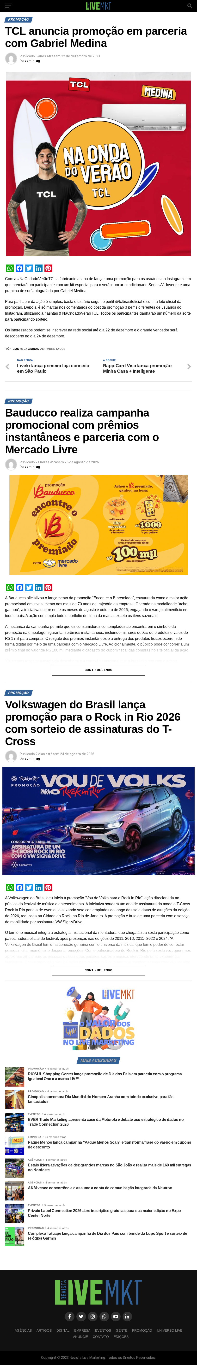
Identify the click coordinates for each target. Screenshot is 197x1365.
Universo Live (169, 1330)
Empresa (82, 1330)
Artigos (44, 1330)
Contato (101, 1337)
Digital (62, 1330)
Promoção (142, 1330)
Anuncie (80, 1337)
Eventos (103, 1330)
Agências (23, 1330)
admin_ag (32, 61)
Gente (121, 1330)
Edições (121, 1337)
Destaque (57, 349)
